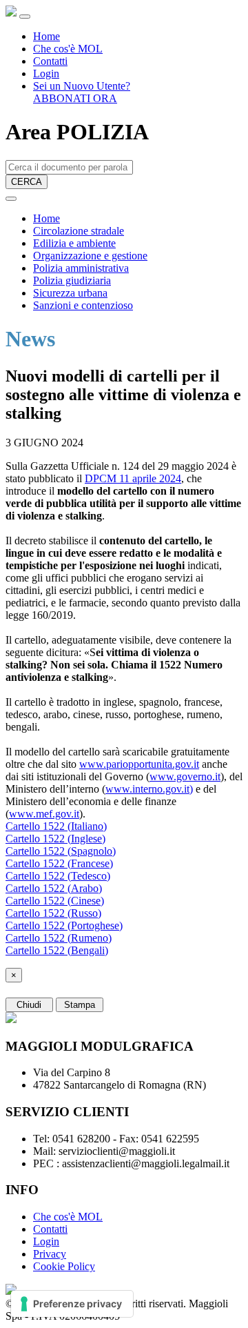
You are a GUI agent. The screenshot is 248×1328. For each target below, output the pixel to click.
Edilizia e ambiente (74, 243)
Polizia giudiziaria (72, 280)
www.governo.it (184, 776)
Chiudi (29, 1005)
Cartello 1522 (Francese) (59, 863)
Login (46, 73)
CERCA (26, 182)
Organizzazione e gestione (90, 255)
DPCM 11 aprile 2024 (133, 478)
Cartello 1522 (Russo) (53, 913)
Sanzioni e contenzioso (83, 305)
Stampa (79, 1005)
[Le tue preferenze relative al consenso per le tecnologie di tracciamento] (72, 1304)
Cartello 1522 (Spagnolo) (61, 851)
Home (46, 36)
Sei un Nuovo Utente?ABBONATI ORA (81, 92)
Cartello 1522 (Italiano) (56, 826)
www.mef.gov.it (44, 814)
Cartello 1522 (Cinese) (55, 900)
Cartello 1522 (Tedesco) (58, 876)
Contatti (50, 61)
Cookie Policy (64, 1266)
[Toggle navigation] (24, 16)
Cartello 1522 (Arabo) (54, 888)
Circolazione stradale (78, 231)
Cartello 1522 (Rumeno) (59, 938)
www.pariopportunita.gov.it (139, 764)
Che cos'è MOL (68, 48)
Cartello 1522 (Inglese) (55, 838)
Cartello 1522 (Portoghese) (64, 925)
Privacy (49, 1254)
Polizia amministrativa (81, 268)
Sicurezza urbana (70, 293)
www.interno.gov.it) (149, 789)
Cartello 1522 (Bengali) (57, 950)
